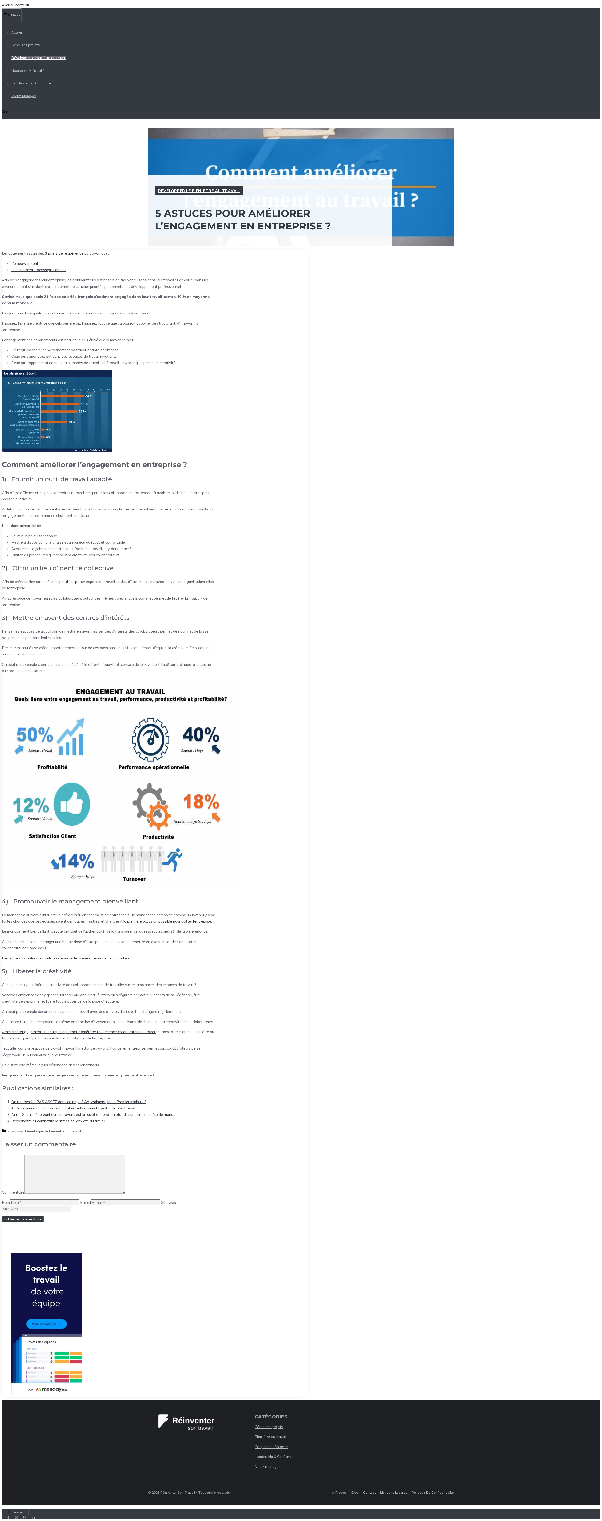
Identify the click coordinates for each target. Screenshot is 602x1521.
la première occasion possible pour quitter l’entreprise (167, 921)
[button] (5, 112)
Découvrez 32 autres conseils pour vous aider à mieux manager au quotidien (65, 958)
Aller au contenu (15, 5)
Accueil (17, 32)
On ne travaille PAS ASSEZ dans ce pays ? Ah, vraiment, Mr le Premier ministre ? (78, 1101)
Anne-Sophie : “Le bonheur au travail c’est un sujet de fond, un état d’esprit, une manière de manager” (95, 1114)
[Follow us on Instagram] (25, 1517)
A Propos (339, 1492)
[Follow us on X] (16, 1517)
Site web (168, 1202)
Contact (369, 1492)
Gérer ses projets (25, 45)
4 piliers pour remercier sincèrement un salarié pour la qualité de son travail (73, 1108)
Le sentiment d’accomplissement (38, 269)
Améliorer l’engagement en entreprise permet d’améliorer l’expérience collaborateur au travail (79, 1031)
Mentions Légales (393, 1492)
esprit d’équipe (67, 581)
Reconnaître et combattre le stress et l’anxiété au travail (58, 1121)
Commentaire (13, 1192)
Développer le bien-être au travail (38, 58)
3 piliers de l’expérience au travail (72, 253)
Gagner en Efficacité (27, 70)
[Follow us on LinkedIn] (33, 1517)
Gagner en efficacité (271, 1447)
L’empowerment (24, 263)
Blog (354, 1492)
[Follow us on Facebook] (8, 1517)
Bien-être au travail (270, 1436)
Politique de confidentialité (433, 1492)
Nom (6, 1202)
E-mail (85, 1202)
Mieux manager (267, 1466)
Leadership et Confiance (31, 83)
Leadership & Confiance (274, 1456)
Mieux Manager (23, 96)
